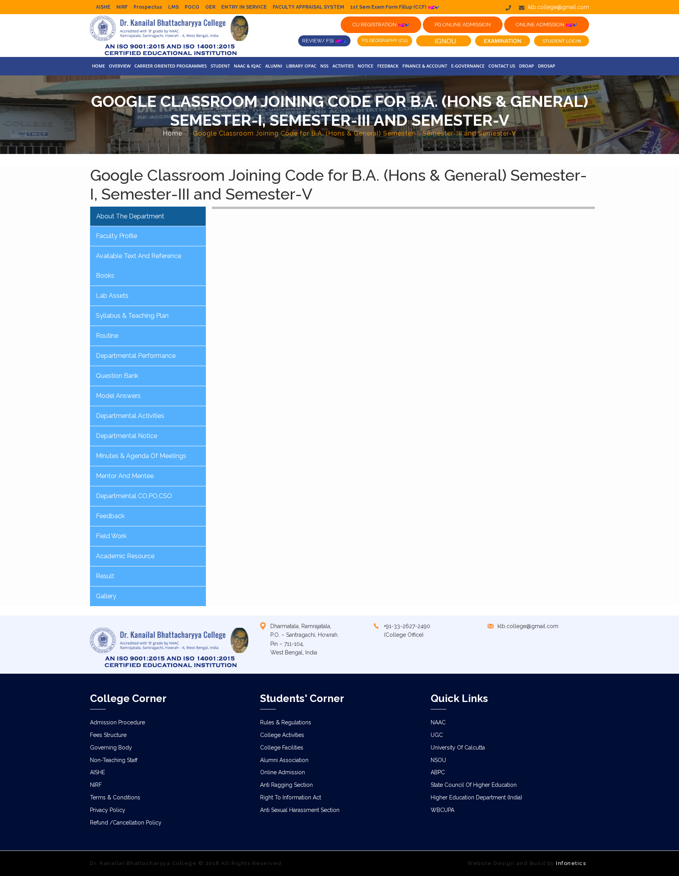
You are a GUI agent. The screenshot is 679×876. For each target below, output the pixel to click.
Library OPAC (301, 66)
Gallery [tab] (106, 596)
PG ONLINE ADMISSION (463, 24)
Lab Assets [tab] (112, 295)
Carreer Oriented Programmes (170, 66)
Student (220, 66)
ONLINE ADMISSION (540, 24)
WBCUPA (442, 810)
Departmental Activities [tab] (130, 416)
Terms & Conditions (115, 797)
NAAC (438, 722)
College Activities (282, 735)
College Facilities (281, 747)
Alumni (273, 66)
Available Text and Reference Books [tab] (138, 265)
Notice (365, 66)
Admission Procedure (117, 722)
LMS (173, 7)
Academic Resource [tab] (125, 556)
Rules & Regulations (285, 722)
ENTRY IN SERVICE (244, 7)
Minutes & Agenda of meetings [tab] (141, 456)
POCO (192, 7)
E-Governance (467, 66)
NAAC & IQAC (247, 66)
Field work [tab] (111, 536)
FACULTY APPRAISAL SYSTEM (308, 7)
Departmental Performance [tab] (136, 355)
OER (210, 7)
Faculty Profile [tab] (116, 236)
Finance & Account (424, 66)
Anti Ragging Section (286, 785)
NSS (324, 66)
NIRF (122, 7)
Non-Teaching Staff (114, 760)
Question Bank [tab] (117, 375)
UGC (437, 735)
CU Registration (375, 24)
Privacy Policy (107, 810)
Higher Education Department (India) (476, 797)
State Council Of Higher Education (474, 785)
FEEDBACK (387, 66)
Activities (343, 66)
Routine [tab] (107, 335)
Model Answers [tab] (118, 396)
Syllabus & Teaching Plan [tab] (132, 315)
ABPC (438, 772)
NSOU (438, 760)
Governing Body (111, 747)
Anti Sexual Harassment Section (300, 810)
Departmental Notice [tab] (126, 436)
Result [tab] (105, 576)
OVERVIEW (119, 66)
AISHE (103, 7)
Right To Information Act (290, 797)
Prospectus (148, 7)
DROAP (526, 66)
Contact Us (501, 66)
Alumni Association (284, 760)
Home (98, 66)
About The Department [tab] (130, 216)
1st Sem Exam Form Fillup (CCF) (389, 7)
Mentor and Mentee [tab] (125, 476)
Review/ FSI (318, 41)
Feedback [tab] (110, 516)
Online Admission (282, 772)
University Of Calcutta (458, 747)
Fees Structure (108, 735)
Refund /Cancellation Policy (125, 822)
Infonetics (571, 863)
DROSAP (546, 66)
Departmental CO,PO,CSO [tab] (134, 496)
